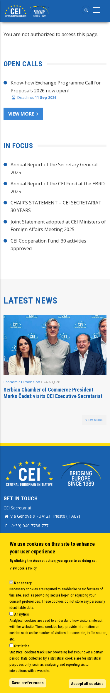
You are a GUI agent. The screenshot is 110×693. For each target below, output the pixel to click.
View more (21, 114)
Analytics (21, 614)
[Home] (27, 10)
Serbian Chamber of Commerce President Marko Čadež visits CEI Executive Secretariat (53, 393)
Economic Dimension (22, 381)
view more (94, 420)
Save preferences (28, 682)
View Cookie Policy (23, 568)
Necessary (23, 583)
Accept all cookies (87, 683)
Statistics (22, 646)
